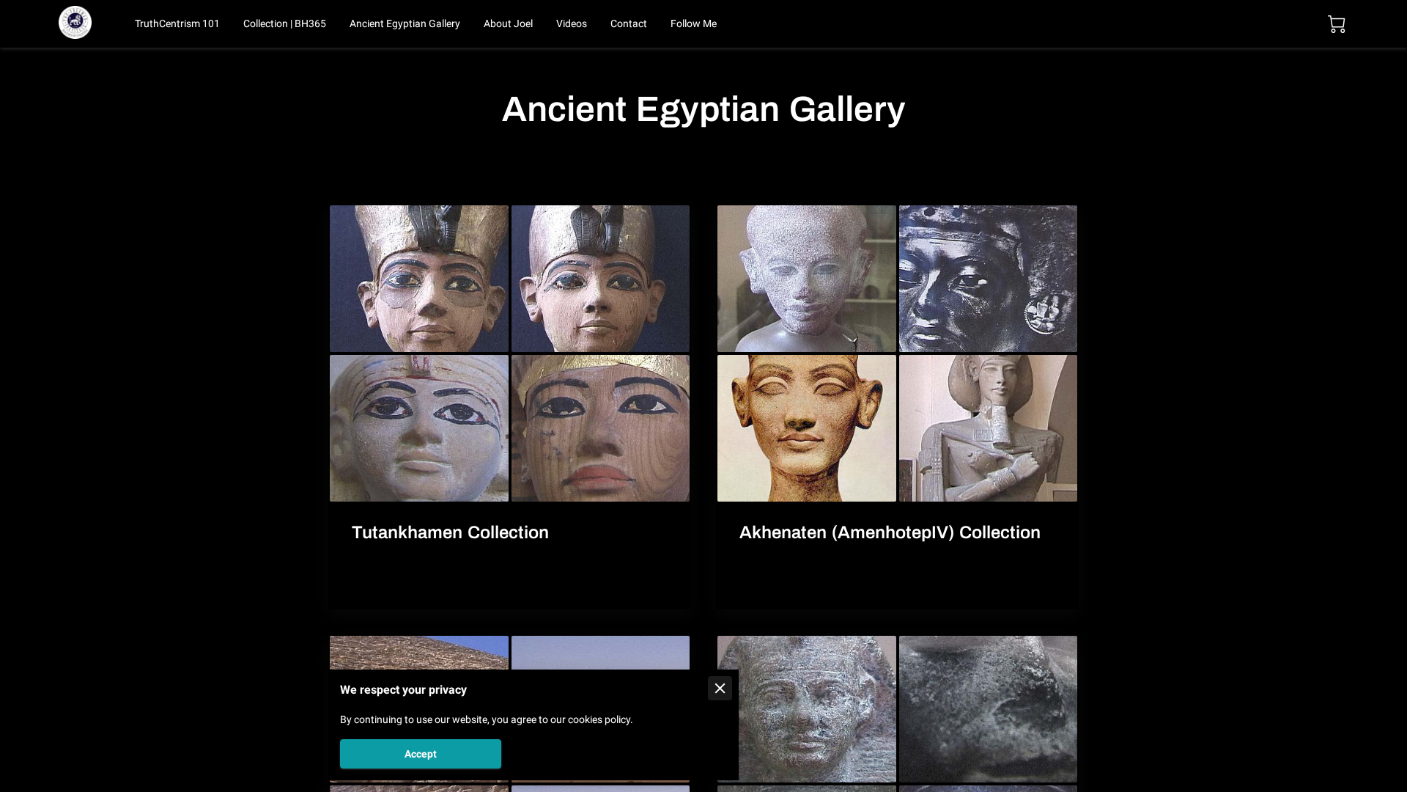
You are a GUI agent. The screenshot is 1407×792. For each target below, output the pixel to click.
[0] (1336, 24)
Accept (421, 754)
